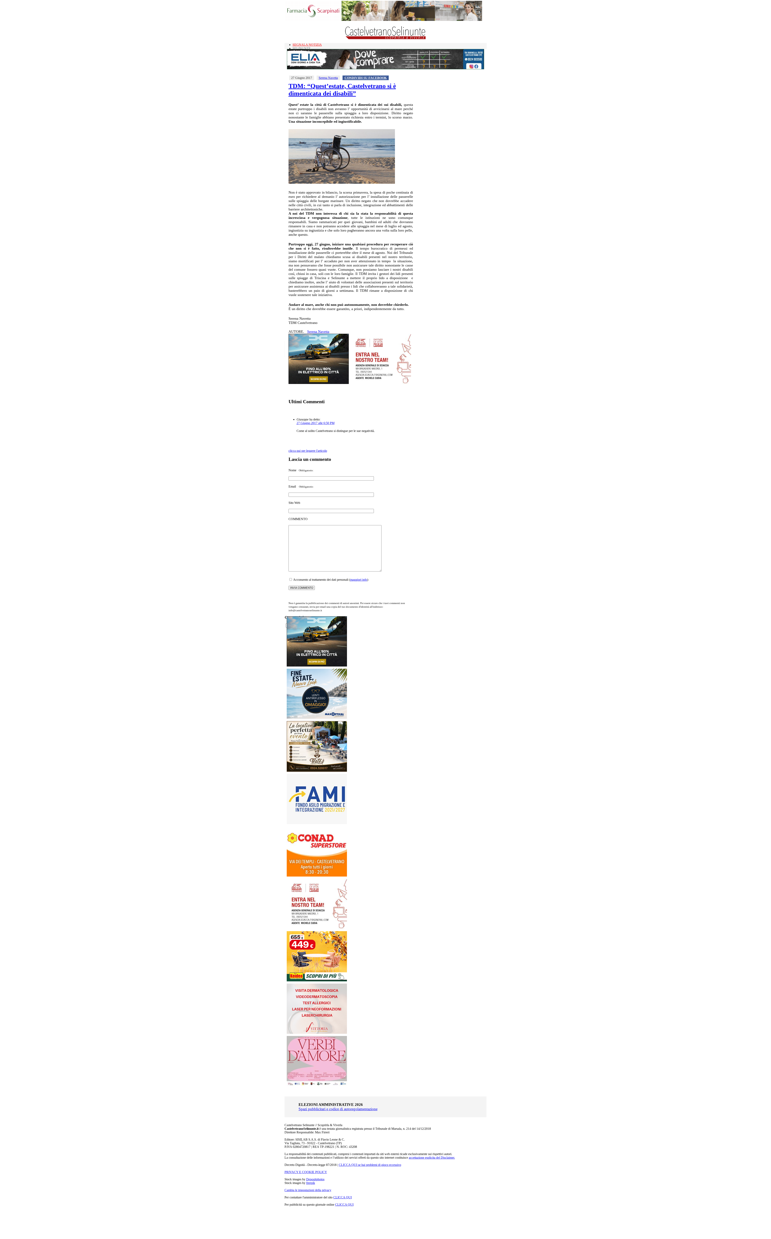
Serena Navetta (328, 78)
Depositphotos (315, 1179)
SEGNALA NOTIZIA (307, 44)
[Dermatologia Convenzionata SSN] (317, 1032)
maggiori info (358, 579)
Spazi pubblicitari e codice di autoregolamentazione (338, 1109)
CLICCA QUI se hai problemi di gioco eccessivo (370, 1165)
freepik (310, 1183)
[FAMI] (317, 823)
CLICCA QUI (342, 1197)
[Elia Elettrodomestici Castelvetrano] (385, 68)
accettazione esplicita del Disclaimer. (432, 1157)
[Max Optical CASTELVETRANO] (317, 718)
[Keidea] (317, 980)
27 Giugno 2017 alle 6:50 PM (316, 423)
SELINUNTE (302, 48)
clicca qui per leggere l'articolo (308, 450)
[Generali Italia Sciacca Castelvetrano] (381, 383)
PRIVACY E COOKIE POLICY (306, 1172)
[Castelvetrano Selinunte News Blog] (385, 38)
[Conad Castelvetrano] (317, 875)
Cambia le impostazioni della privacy (308, 1190)
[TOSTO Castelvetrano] (317, 770)
